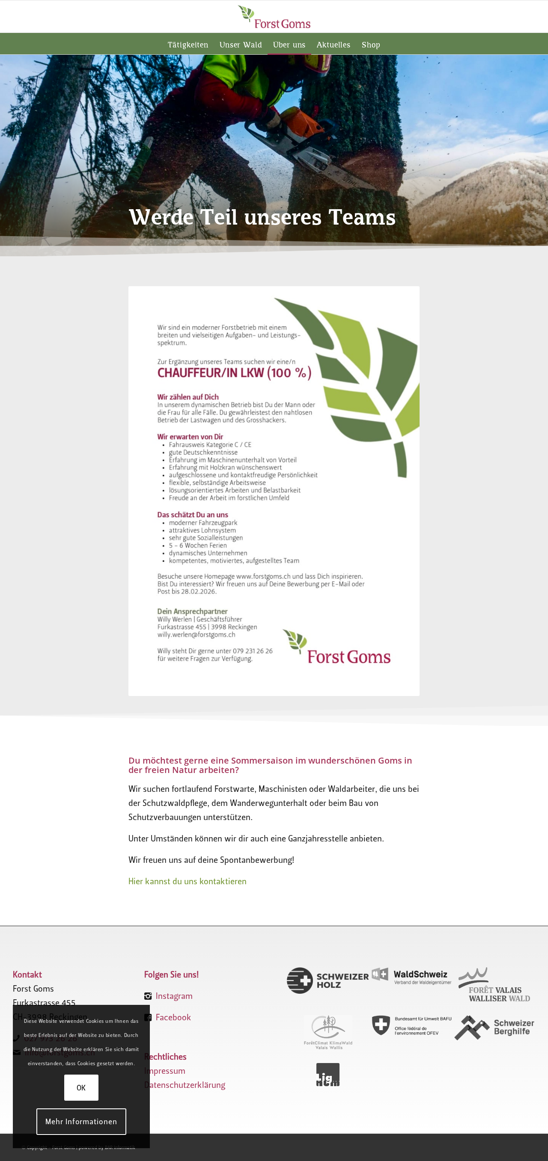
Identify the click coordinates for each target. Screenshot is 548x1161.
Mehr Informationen (81, 1121)
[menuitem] (188, 43)
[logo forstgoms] (274, 16)
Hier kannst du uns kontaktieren (187, 881)
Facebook (173, 1017)
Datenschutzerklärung (184, 1085)
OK (81, 1088)
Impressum (164, 1071)
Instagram (174, 996)
